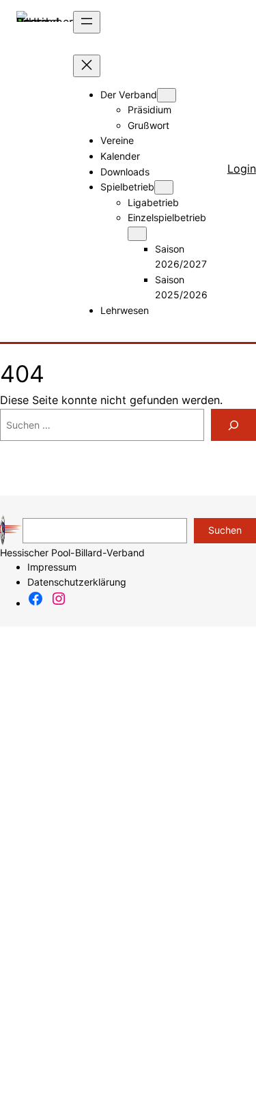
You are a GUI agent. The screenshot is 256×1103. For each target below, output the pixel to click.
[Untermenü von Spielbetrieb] (163, 187)
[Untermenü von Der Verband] (166, 95)
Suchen (225, 530)
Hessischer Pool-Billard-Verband (72, 552)
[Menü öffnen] (86, 22)
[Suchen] (233, 425)
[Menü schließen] (86, 66)
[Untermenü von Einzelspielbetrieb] (137, 234)
